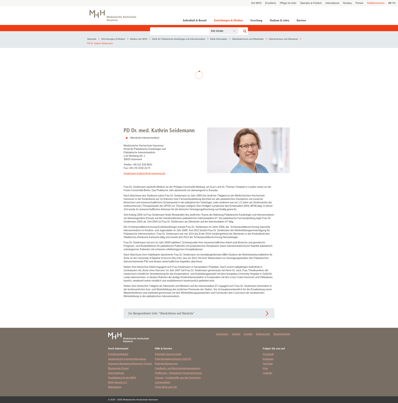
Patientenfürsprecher (166, 363)
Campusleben (162, 382)
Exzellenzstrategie (118, 354)
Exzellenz (270, 3)
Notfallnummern (376, 3)
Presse (359, 3)
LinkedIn (267, 373)
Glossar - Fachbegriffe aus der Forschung (178, 377)
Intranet (236, 334)
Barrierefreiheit (282, 334)
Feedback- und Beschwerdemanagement (177, 368)
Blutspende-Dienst (118, 368)
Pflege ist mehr (288, 3)
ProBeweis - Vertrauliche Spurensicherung (178, 373)
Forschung (256, 20)
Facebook (268, 354)
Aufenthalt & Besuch (195, 20)
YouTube (268, 363)
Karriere (301, 20)
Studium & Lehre (279, 20)
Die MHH (256, 3)
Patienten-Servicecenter (168, 354)
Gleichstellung (116, 373)
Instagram (268, 359)
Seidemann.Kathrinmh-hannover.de (144, 173)
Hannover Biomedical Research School (130, 363)
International (332, 3)
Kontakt (248, 334)
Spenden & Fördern (311, 3)
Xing (265, 368)
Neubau (347, 3)
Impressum (222, 334)
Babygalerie (114, 387)
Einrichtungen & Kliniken (228, 20)
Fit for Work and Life (166, 387)
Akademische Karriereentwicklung (127, 359)
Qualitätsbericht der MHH (122, 377)
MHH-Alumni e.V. (117, 382)
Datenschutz (263, 334)
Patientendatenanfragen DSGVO (173, 359)
